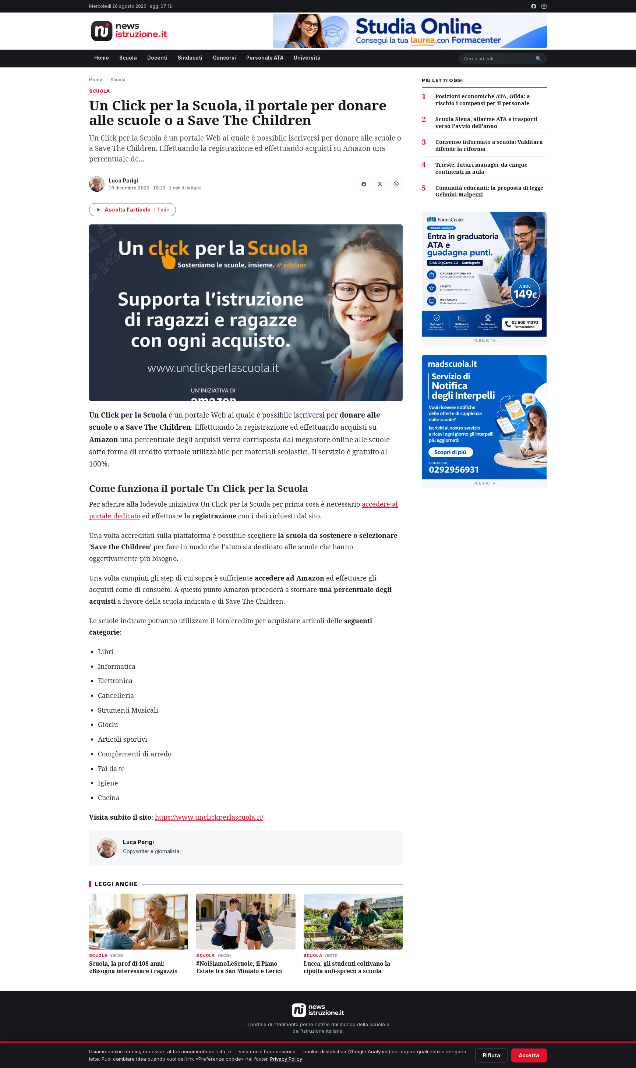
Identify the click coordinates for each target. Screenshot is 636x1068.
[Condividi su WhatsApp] (396, 184)
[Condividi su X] (379, 184)
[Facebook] (534, 6)
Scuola (128, 58)
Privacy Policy (286, 1059)
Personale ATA (264, 58)
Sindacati (190, 58)
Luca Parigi (123, 180)
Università (307, 58)
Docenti (157, 58)
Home (101, 58)
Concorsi (224, 58)
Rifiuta (491, 1055)
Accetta (529, 1055)
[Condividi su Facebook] (363, 184)
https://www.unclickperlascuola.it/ (209, 817)
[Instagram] (544, 6)
